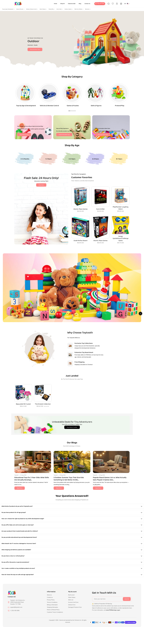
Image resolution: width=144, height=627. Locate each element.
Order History (71, 597)
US (125, 4)
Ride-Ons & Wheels (78, 9)
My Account (71, 595)
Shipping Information (52, 607)
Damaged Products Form (75, 607)
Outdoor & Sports (68, 9)
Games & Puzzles (19, 9)
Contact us (50, 597)
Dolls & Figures (43, 9)
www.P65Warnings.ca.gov (113, 610)
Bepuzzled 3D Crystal (23, 404)
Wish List (70, 599)
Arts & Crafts (59, 9)
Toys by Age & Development (7, 9)
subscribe (126, 599)
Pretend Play (51, 9)
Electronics (87, 9)
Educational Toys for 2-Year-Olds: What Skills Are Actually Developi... (31, 478)
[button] (129, 461)
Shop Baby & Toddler (72, 427)
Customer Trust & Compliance (55, 612)
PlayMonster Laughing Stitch (120, 208)
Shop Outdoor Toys (35, 49)
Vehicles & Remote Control (31, 9)
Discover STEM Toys (103, 135)
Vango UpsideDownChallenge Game (120, 238)
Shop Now (41, 185)
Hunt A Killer (100, 209)
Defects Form (71, 604)
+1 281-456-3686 (14, 610)
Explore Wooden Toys (64, 135)
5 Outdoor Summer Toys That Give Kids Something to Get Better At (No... (69, 478)
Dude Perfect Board (80, 241)
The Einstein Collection (43, 404)
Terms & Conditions (52, 602)
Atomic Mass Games (81, 209)
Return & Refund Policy (53, 609)
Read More (19, 488)
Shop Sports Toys (24, 135)
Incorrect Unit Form (73, 602)
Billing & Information (52, 604)
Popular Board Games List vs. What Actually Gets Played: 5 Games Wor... (109, 478)
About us (49, 595)
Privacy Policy (51, 599)
